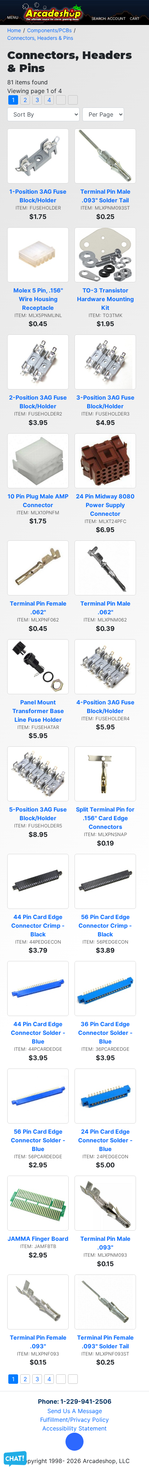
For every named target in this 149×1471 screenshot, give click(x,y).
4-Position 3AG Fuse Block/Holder (106, 707)
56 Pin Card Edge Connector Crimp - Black (105, 925)
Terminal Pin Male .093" (106, 1243)
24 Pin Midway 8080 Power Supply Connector (106, 505)
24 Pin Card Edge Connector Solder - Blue (106, 1140)
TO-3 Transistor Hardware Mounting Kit (106, 299)
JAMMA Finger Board (38, 1238)
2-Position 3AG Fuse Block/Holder (38, 402)
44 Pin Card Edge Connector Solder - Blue (39, 1032)
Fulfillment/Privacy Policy (74, 1419)
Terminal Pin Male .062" (106, 608)
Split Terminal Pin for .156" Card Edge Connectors (106, 818)
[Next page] (61, 100)
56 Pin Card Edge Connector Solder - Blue (39, 1140)
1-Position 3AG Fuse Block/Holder (38, 196)
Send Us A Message (74, 1411)
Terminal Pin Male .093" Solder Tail (106, 196)
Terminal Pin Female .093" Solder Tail (106, 1342)
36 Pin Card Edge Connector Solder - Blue (106, 1032)
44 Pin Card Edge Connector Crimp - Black (38, 925)
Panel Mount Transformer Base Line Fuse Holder (38, 711)
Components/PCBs (49, 30)
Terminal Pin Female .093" (39, 1342)
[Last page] (73, 100)
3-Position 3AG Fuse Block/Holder (106, 402)
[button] (74, 1442)
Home (14, 30)
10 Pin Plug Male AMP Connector (38, 501)
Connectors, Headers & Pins (40, 38)
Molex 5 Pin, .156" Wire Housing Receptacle (38, 299)
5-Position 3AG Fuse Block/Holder (38, 814)
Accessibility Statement (74, 1428)
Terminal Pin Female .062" (39, 608)
